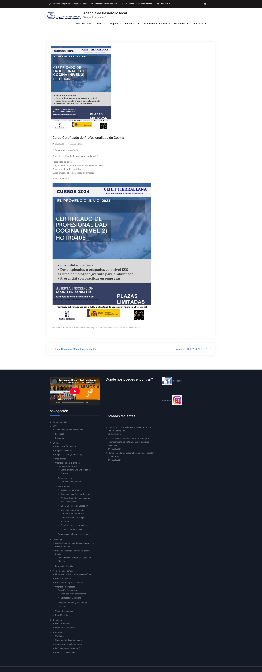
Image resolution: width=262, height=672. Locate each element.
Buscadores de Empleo (71, 489)
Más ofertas (60, 458)
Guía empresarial (63, 578)
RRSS (100, 23)
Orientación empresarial (66, 586)
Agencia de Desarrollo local (105, 13)
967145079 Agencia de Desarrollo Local (70, 3)
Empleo (114, 23)
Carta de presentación (71, 481)
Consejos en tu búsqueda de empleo (74, 534)
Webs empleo (64, 486)
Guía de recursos (63, 623)
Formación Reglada (64, 566)
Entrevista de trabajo (67, 466)
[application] (75, 391)
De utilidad (179, 23)
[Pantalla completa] (96, 402)
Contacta (59, 635)
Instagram (59, 437)
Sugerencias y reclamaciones (68, 644)
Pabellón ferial (61, 615)
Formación (130, 23)
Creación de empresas (68, 590)
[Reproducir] (53, 402)
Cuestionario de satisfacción (68, 640)
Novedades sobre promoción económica (74, 574)
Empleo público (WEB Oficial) (68, 454)
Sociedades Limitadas (71, 597)
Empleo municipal (63, 450)
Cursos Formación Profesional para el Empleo (86, 327)
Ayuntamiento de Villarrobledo (69, 429)
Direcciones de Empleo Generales (76, 494)
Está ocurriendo (84, 23)
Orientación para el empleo (67, 462)
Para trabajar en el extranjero (74, 525)
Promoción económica (155, 23)
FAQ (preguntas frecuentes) (67, 648)
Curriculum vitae (65, 478)
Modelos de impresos (65, 627)
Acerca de (198, 23)
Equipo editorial (77, 143)
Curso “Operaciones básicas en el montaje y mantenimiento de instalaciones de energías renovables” (128, 442)
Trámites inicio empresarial (73, 593)
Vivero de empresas (64, 611)
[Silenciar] (92, 402)
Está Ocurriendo (133, 327)
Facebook (59, 433)
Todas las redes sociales (72, 529)
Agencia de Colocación (65, 446)
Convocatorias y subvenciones (69, 582)
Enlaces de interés (116, 327)
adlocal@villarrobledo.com (106, 3)
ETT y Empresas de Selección (74, 505)
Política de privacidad (65, 652)
